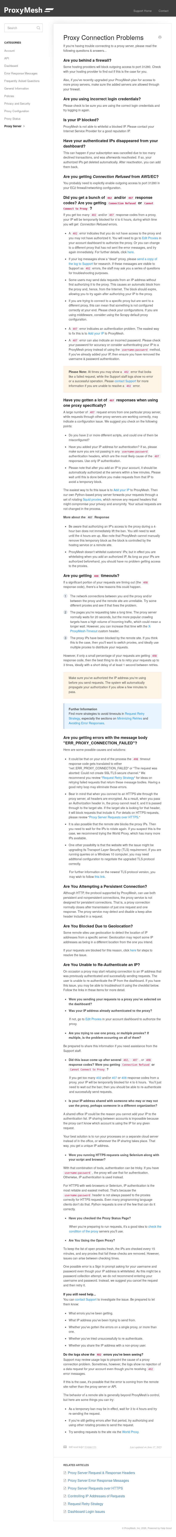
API (6, 58)
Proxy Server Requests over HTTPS (113, 817)
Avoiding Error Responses (86, 723)
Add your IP (96, 333)
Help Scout (166, 1528)
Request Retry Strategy (118, 777)
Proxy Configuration (16, 111)
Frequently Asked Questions (22, 81)
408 (124, 1077)
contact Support (125, 381)
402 (98, 1077)
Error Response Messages (21, 73)
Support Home (143, 11)
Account (9, 51)
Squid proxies (92, 499)
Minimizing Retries (129, 718)
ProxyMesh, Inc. (132, 1528)
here (130, 252)
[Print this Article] (160, 37)
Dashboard (11, 66)
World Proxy (130, 1432)
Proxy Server (13, 126)
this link (100, 876)
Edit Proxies (150, 238)
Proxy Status (12, 118)
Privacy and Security (17, 103)
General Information (16, 88)
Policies (9, 96)
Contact (163, 11)
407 (114, 1077)
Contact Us (90, 1447)
